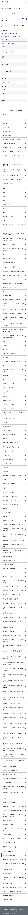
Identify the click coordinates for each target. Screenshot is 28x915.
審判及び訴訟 (6, 204)
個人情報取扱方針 (14, 909)
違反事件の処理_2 (7, 426)
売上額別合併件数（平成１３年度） (12, 703)
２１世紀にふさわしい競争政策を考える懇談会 (14, 878)
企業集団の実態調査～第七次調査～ (12, 299)
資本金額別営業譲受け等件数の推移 (12, 778)
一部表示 (14, 36)
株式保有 (5, 349)
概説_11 (5, 422)
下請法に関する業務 (8, 392)
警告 (4, 188)
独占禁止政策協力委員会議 (10, 496)
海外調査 (5, 479)
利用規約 (6, 909)
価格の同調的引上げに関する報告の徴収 (13, 275)
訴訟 (4, 220)
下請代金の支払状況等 (8, 404)
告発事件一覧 (6, 572)
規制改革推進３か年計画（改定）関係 (12, 586)
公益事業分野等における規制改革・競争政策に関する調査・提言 (14, 234)
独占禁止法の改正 (7, 135)
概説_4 (4, 254)
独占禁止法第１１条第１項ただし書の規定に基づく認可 (14, 640)
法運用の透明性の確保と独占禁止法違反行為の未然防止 (14, 249)
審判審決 (5, 212)
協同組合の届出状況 (8, 388)
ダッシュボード (10, 911)
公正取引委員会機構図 (8, 899)
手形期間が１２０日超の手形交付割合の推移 (14, 829)
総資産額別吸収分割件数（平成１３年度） (14, 733)
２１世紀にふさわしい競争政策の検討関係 (14, 540)
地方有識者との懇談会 (8, 492)
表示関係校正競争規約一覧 (10, 851)
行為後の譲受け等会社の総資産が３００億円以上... (14, 761)
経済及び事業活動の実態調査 (10, 287)
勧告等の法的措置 (7, 184)
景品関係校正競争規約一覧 (10, 847)
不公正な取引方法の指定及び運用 (11, 361)
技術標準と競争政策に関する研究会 (12, 891)
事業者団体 (5, 375)
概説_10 (5, 396)
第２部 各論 (6, 127)
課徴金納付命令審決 (8, 216)
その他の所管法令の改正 (9, 143)
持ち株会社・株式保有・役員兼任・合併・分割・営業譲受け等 (14, 336)
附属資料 (5, 508)
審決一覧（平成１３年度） (10, 560)
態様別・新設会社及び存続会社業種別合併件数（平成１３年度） (14, 657)
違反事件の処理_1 (7, 400)
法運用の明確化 (7, 258)
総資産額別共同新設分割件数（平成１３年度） (14, 728)
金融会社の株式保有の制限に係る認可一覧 (14, 635)
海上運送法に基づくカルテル (10, 627)
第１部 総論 (6, 115)
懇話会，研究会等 (7, 869)
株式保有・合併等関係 (8, 631)
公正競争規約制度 (7, 430)
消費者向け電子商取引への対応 (11, 447)
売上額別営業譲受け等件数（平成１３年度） (13, 718)
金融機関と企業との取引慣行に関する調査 (14, 313)
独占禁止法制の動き (8, 131)
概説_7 (4, 341)
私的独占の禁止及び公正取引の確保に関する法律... (14, 535)
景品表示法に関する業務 (9, 418)
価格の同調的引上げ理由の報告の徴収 (12, 283)
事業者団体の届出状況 (8, 383)
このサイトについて (6, 908)
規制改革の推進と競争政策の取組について (14, 595)
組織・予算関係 (7, 512)
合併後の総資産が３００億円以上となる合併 (14, 743)
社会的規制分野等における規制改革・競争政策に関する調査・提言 (14, 239)
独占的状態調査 (7, 295)
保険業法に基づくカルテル (10, 613)
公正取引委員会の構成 (8, 520)
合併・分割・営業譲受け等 (10, 353)
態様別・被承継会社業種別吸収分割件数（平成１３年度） (13, 669)
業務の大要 (5, 123)
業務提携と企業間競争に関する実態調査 (13, 309)
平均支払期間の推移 (8, 820)
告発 (4, 200)
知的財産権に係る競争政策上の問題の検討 (14, 271)
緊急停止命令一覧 (7, 576)
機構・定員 (5, 516)
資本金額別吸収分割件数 (9, 774)
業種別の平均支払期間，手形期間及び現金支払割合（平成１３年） (14, 815)
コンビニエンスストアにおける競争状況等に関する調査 (14, 324)
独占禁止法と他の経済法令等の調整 (12, 147)
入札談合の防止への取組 (9, 267)
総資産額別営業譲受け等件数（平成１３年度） (14, 738)
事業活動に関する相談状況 (10, 262)
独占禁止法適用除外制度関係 (10, 599)
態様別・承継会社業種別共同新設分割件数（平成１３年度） (14, 663)
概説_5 (4, 279)
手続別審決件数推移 (8, 564)
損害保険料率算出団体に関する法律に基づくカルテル (14, 622)
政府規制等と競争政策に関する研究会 (12, 887)
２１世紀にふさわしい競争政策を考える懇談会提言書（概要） (14, 551)
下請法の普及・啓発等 (8, 408)
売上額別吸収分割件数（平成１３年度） (13, 713)
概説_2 (4, 160)
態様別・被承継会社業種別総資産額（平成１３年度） (14, 692)
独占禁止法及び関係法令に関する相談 (12, 500)
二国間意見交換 (7, 463)
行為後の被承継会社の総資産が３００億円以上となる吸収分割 (14, 755)
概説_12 (5, 438)
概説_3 (4, 229)
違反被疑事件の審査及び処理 (10, 175)
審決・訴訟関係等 (7, 556)
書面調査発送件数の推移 (9, 802)
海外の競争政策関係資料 (9, 855)
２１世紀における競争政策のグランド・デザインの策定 (14, 165)
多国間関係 (5, 471)
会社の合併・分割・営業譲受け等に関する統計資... (14, 651)
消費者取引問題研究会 (8, 895)
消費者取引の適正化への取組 (10, 443)
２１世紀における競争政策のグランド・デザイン (14, 545)
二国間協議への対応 (8, 467)
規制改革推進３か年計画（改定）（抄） (13, 590)
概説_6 (4, 291)
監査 (4, 196)
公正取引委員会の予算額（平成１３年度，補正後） (14, 529)
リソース (14, 13)
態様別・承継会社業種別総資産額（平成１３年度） (14, 686)
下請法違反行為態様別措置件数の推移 (12, 810)
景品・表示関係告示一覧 (9, 842)
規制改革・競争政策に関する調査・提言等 (14, 225)
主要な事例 (5, 357)
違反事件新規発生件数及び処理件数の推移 (14, 806)
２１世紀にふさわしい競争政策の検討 (12, 156)
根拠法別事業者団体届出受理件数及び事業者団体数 (14, 787)
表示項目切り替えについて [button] (8, 33)
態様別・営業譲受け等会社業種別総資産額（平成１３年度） (14, 698)
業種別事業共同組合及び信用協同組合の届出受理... (14, 793)
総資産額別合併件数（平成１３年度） (12, 723)
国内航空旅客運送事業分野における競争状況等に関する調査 (14, 318)
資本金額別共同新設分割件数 (10, 770)
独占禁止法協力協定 (8, 459)
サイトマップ (18, 911)
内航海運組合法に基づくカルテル (11, 617)
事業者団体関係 (7, 782)
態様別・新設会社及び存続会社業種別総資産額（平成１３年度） (14, 680)
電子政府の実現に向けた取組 (10, 504)
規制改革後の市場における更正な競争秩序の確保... (14, 370)
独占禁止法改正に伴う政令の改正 (11, 139)
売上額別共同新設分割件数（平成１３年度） (13, 708)
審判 (4, 208)
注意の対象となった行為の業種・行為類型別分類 (14, 581)
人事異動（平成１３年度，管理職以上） (13, 524)
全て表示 (18, 36)
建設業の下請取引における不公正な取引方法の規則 (14, 413)
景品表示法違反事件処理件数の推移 (12, 838)
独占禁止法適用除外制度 (9, 244)
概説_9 (4, 379)
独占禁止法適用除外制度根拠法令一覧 (12, 603)
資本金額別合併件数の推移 (10, 766)
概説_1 (4, 119)
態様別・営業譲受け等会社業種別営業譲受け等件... (14, 675)
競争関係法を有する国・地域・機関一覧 (13, 859)
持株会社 (5, 345)
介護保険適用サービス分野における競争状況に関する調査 (14, 330)
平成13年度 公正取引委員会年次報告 (12, 110)
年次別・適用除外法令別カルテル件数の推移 (14, 608)
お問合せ (22, 909)
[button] (26, 2)
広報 (4, 488)
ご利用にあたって (17, 908)
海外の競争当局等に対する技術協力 (12, 475)
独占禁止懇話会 (7, 873)
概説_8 (4, 365)
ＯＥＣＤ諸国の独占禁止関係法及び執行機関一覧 (14, 864)
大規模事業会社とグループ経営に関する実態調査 (14, 304)
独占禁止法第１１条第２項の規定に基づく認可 (14, 646)
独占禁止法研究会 (7, 883)
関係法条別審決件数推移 (9, 568)
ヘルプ (24, 908)
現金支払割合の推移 (8, 824)
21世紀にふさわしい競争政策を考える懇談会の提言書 (14, 170)
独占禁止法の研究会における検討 (11, 151)
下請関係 (5, 798)
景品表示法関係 (7, 834)
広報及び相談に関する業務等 (10, 483)
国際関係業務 (6, 455)
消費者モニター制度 (8, 451)
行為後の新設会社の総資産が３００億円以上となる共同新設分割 (14, 749)
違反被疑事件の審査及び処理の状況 (12, 179)
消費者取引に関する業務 (9, 434)
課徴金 (4, 192)
